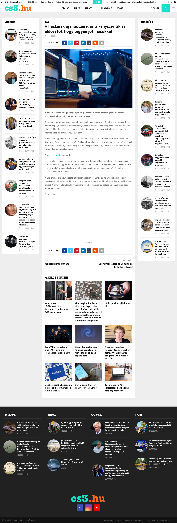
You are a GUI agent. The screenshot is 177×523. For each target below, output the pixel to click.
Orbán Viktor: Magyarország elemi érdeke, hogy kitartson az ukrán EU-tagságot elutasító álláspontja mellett (116, 448)
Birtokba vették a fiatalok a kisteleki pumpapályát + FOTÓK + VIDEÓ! (161, 425)
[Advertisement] (88, 223)
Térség (88, 8)
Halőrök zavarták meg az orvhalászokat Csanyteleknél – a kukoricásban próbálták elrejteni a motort (163, 61)
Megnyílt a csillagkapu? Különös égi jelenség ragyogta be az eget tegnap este (87, 351)
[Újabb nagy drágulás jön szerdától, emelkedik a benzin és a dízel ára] (53, 427)
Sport (120, 8)
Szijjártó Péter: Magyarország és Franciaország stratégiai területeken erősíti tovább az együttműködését (117, 470)
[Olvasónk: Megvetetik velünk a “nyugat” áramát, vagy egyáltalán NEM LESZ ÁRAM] (11, 34)
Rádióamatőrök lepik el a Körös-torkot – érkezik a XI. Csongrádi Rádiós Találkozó (163, 181)
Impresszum (150, 520)
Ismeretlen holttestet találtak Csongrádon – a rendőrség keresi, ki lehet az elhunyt (163, 36)
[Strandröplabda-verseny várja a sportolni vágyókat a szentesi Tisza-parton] (141, 464)
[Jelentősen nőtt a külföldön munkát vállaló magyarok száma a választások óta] (53, 445)
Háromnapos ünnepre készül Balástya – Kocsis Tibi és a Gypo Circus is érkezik (162, 85)
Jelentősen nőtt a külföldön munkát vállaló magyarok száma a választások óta (72, 444)
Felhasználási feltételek (133, 520)
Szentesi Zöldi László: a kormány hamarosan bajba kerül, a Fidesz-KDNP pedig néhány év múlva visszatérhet (27, 80)
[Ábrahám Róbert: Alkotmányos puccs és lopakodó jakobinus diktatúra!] (11, 56)
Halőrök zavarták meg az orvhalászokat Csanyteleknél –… (133, 2)
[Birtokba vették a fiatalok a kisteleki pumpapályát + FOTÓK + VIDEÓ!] (141, 427)
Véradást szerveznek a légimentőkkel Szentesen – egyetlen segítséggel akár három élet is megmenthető (162, 134)
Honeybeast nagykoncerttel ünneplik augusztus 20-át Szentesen (162, 160)
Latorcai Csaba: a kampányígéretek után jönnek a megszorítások (27, 122)
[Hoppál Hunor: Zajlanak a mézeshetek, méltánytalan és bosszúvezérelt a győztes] (11, 186)
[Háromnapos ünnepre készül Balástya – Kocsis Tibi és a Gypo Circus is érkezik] (147, 85)
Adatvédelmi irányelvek (112, 520)
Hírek (77, 8)
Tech (47, 22)
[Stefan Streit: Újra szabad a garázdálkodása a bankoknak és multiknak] (11, 142)
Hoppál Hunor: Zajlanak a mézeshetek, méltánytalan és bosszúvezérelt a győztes (26, 187)
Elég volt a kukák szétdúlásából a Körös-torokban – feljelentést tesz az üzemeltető (163, 225)
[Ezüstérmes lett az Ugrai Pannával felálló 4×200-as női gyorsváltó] (141, 445)
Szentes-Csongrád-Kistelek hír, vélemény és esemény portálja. (65, 2)
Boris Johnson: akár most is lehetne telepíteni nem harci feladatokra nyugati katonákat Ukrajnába (117, 426)
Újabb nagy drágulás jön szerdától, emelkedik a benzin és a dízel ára (72, 425)
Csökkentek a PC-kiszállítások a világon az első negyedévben (118, 388)
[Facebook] (152, 8)
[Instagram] (155, 8)
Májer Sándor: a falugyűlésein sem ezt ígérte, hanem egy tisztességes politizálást (27, 164)
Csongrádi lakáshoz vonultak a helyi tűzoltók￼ (115, 265)
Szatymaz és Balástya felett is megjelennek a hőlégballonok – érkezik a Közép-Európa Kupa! (163, 248)
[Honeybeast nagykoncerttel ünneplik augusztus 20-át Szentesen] (147, 160)
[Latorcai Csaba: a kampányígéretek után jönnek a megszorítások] (11, 123)
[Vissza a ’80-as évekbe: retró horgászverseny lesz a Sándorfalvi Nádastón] (147, 203)
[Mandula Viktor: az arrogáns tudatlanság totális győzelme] (11, 104)
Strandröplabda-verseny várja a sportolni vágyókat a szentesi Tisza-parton (161, 461)
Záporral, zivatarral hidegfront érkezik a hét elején (72, 462)
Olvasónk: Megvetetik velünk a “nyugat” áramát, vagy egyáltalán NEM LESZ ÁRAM (27, 34)
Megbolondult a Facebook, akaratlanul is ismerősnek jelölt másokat (58, 388)
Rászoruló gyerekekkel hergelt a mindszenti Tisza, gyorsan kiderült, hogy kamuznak (162, 108)
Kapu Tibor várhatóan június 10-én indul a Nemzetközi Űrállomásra (57, 350)
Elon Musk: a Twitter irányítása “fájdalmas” (86, 386)
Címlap (65, 8)
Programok (105, 8)
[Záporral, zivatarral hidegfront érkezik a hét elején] (53, 465)
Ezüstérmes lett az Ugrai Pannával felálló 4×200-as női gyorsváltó (160, 443)
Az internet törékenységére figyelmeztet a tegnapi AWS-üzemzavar (56, 308)
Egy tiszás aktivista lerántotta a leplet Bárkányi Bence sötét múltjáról (27, 241)
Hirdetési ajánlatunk (165, 520)
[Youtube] (158, 8)
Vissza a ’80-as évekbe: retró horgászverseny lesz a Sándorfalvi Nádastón (163, 203)
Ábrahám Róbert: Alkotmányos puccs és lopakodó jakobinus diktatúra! (27, 56)
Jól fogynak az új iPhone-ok (117, 305)
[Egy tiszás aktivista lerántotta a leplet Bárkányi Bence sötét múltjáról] (11, 241)
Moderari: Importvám (57, 264)
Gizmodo (57, 155)
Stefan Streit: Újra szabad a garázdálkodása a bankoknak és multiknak (27, 142)
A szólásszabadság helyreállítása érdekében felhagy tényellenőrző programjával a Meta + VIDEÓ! (117, 352)
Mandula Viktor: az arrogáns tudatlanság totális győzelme (27, 103)
